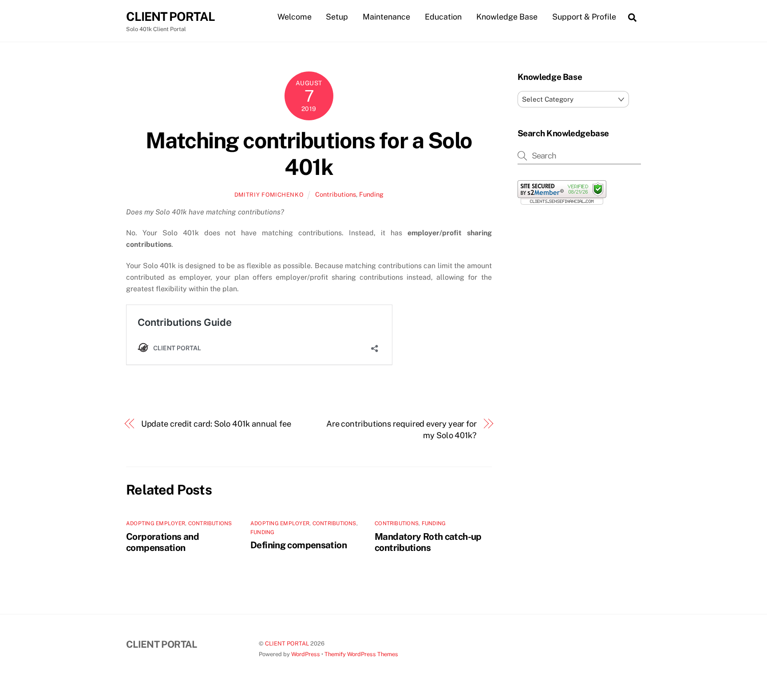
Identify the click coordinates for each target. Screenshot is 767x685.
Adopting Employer (155, 523)
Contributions (335, 194)
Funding (371, 194)
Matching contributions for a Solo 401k (309, 153)
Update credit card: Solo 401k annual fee (216, 423)
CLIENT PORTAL (287, 643)
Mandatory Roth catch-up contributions (428, 542)
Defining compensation (298, 544)
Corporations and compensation (162, 542)
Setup (337, 16)
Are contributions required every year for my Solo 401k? (401, 429)
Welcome (294, 16)
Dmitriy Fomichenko (269, 194)
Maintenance (386, 16)
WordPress (305, 654)
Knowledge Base (507, 16)
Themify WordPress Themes (361, 654)
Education (443, 16)
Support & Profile (584, 16)
